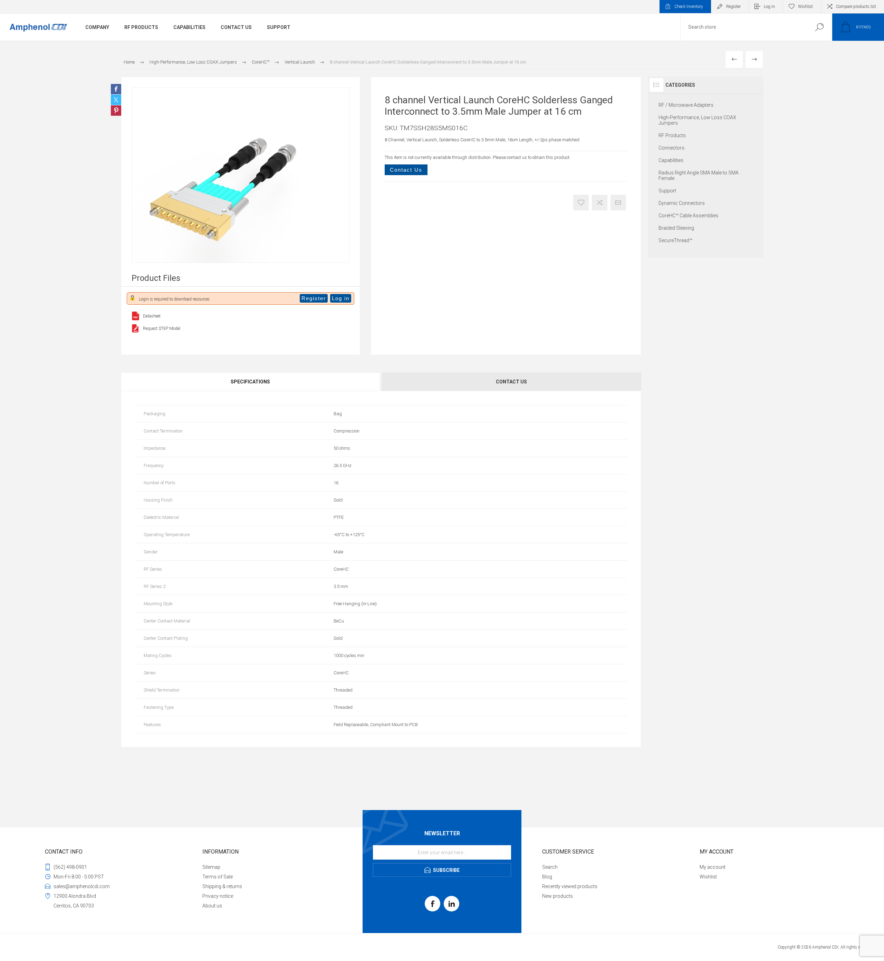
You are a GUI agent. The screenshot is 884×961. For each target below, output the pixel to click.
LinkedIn (451, 904)
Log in (769, 6)
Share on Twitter (116, 100)
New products (557, 896)
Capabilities (671, 160)
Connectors (671, 148)
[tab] (251, 381)
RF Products (672, 135)
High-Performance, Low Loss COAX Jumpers (697, 120)
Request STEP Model (161, 328)
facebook (432, 904)
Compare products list (856, 6)
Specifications (250, 381)
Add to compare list (599, 202)
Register (733, 6)
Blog (547, 876)
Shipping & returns (222, 886)
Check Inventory (688, 6)
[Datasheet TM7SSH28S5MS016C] (135, 316)
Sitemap (211, 867)
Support (667, 190)
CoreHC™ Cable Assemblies (688, 215)
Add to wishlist (581, 202)
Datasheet (152, 316)
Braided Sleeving (676, 228)
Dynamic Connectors (682, 203)
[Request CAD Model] (135, 328)
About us (212, 905)
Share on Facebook (116, 89)
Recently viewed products (569, 886)
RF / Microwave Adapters (686, 105)
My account (713, 867)
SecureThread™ (675, 240)
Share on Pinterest (116, 110)
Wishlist (708, 876)
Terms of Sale (217, 876)
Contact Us (406, 170)
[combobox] (743, 27)
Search (819, 27)
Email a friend (618, 202)
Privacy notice (217, 896)
